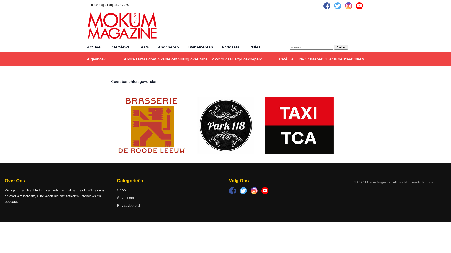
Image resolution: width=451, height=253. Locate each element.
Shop (121, 190)
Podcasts (230, 47)
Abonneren (168, 47)
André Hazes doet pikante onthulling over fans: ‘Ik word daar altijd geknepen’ (189, 59)
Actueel (94, 47)
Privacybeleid (128, 205)
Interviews (120, 47)
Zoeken (341, 47)
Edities (254, 47)
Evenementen (200, 47)
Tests (144, 47)
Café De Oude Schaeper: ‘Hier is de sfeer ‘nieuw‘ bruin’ (324, 59)
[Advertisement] (278, 25)
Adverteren (126, 197)
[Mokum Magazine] (122, 26)
